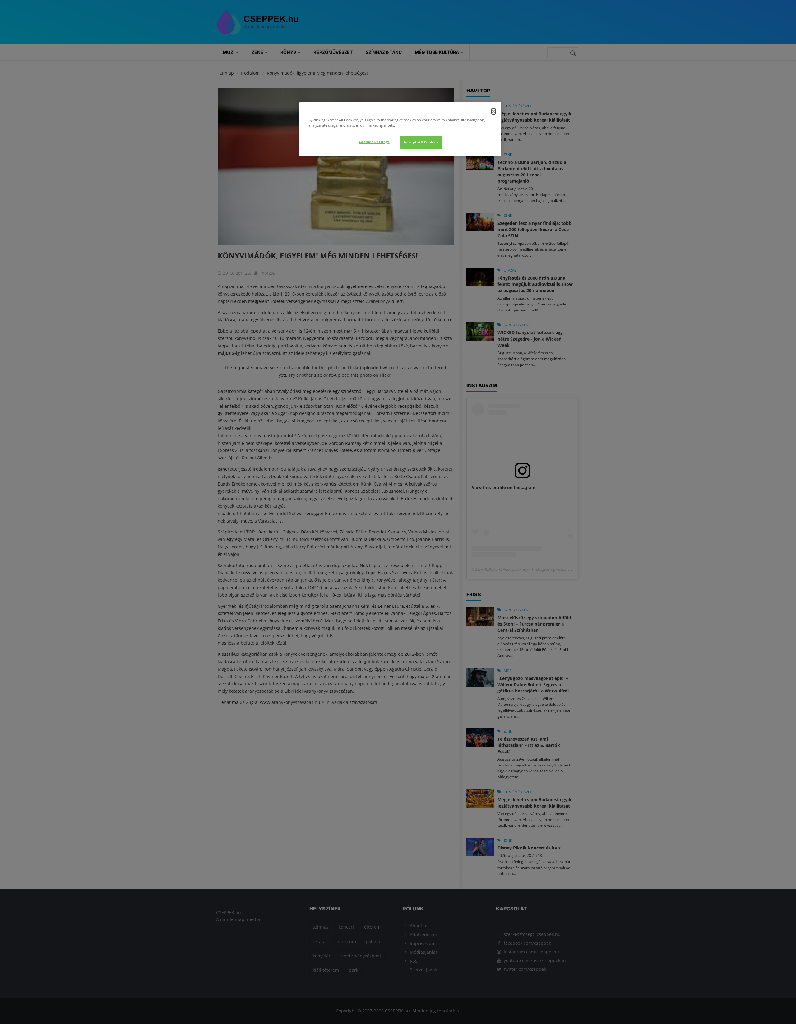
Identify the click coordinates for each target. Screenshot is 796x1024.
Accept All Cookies (421, 142)
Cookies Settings (374, 141)
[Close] (493, 111)
